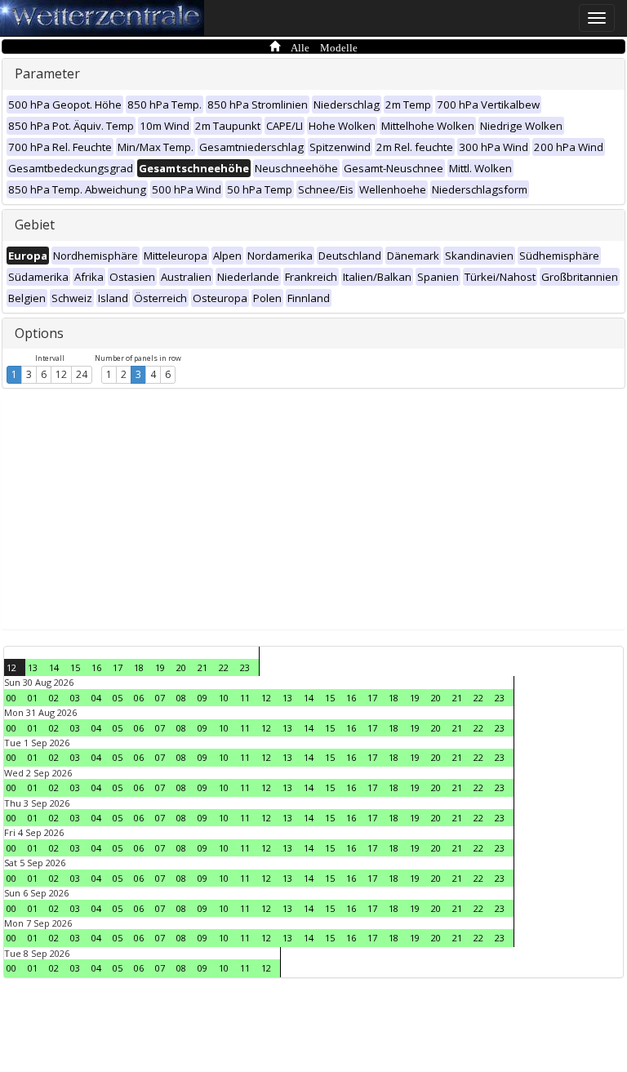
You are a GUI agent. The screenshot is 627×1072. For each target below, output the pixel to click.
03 (75, 698)
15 (75, 667)
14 (54, 667)
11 (245, 698)
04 (96, 698)
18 (139, 667)
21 (202, 667)
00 (11, 698)
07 (160, 698)
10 (224, 698)
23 (245, 667)
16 (96, 667)
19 (160, 667)
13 (33, 667)
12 (61, 374)
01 (33, 698)
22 (224, 667)
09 (202, 698)
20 (181, 667)
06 (139, 698)
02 (54, 698)
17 (117, 667)
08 (181, 698)
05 (117, 698)
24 (81, 374)
